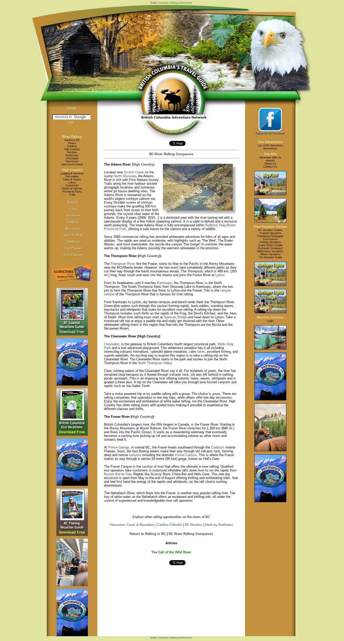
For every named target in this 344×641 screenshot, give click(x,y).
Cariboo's (217, 447)
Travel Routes (73, 255)
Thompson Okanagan (270, 236)
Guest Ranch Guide (270, 245)
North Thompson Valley (155, 363)
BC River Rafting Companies (191, 534)
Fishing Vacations (270, 242)
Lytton (219, 275)
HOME (72, 109)
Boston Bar (112, 474)
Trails (72, 194)
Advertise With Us (270, 157)
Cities (73, 209)
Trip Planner (73, 248)
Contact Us (270, 166)
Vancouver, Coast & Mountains (132, 525)
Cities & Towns (72, 179)
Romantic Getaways (270, 248)
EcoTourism (270, 239)
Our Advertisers (270, 142)
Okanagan (72, 158)
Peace (72, 143)
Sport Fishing (73, 235)
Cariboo (72, 146)
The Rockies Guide (270, 257)
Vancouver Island (72, 164)
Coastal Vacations (270, 233)
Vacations (73, 215)
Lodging (73, 222)
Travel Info (72, 185)
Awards (270, 160)
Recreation (72, 176)
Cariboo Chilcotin (169, 525)
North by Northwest (219, 525)
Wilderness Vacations (270, 251)
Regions (73, 202)
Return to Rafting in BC (148, 534)
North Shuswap (125, 176)
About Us (270, 163)
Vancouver (72, 161)
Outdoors (73, 241)
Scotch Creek (134, 172)
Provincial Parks (72, 191)
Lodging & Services (72, 173)
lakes (201, 352)
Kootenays (72, 155)
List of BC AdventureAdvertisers (270, 147)
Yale (128, 474)
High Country (72, 149)
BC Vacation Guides (270, 230)
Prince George (118, 447)
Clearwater (111, 344)
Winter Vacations (270, 254)
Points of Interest (72, 188)
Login (270, 320)
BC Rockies (193, 525)
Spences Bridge (175, 317)
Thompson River (122, 264)
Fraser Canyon (186, 455)
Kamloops (164, 283)
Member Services (270, 317)
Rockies (72, 152)
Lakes (72, 182)
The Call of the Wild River (171, 552)
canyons (135, 455)
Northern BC (72, 140)
